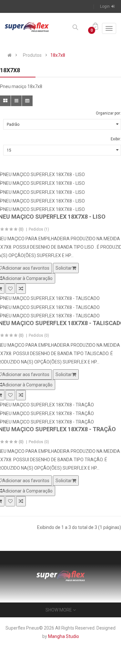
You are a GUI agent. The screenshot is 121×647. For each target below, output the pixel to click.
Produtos (32, 55)
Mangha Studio (63, 636)
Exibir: (116, 139)
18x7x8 (57, 55)
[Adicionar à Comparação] (21, 289)
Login (105, 6)
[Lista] (16, 100)
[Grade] (5, 100)
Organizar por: (108, 113)
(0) (21, 229)
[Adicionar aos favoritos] (10, 289)
